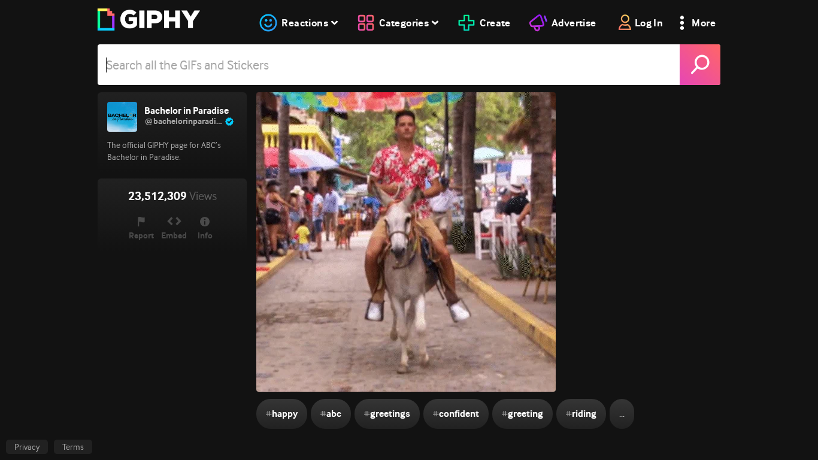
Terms (73, 447)
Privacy (27, 447)
